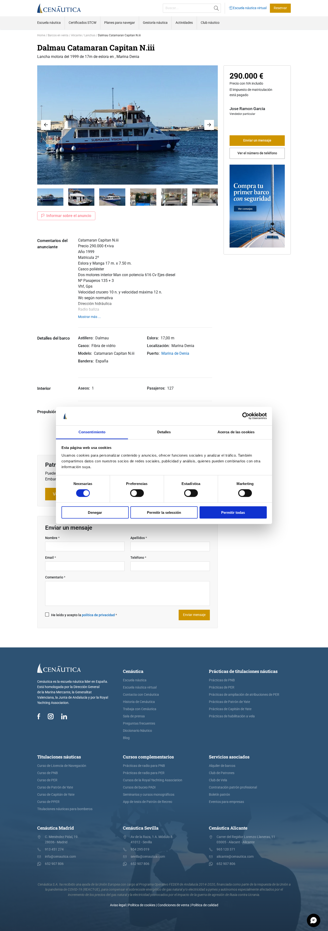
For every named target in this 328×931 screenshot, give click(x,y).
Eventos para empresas (226, 802)
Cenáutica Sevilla (140, 828)
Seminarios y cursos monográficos (148, 795)
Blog (126, 738)
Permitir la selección (164, 512)
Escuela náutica (134, 680)
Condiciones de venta (173, 905)
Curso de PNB (47, 773)
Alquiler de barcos (222, 766)
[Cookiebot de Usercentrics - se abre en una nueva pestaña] (246, 416)
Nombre (52, 538)
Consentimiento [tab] (92, 432)
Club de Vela (218, 780)
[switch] (137, 493)
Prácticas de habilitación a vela (232, 716)
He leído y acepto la (84, 615)
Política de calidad (204, 905)
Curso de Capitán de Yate (55, 795)
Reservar (280, 8)
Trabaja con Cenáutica (139, 709)
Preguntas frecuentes (139, 723)
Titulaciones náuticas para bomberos (64, 809)
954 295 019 (140, 849)
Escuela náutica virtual (249, 8)
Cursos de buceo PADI (139, 787)
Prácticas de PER (221, 687)
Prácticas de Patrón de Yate (229, 702)
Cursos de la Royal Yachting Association (152, 780)
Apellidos (138, 538)
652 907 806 (54, 864)
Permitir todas (233, 512)
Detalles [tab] (164, 432)
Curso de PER (47, 780)
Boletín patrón (219, 795)
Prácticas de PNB (222, 680)
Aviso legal (118, 905)
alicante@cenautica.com (235, 857)
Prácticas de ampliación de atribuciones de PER (244, 695)
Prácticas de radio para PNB (144, 766)
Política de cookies (141, 905)
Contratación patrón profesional (233, 787)
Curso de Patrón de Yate (55, 787)
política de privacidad (98, 615)
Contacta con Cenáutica (141, 695)
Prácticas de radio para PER (143, 773)
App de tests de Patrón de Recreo (147, 802)
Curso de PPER (48, 802)
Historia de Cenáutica (139, 702)
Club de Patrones (221, 773)
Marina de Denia (175, 353)
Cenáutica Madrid (55, 828)
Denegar (95, 512)
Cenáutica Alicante (228, 828)
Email (50, 558)
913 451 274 (54, 849)
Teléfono (138, 558)
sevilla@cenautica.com (148, 857)
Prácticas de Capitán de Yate (230, 709)
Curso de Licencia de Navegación (61, 766)
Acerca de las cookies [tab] (236, 432)
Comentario (55, 577)
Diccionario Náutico (137, 731)
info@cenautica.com (60, 857)
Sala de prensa (134, 716)
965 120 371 (226, 849)
